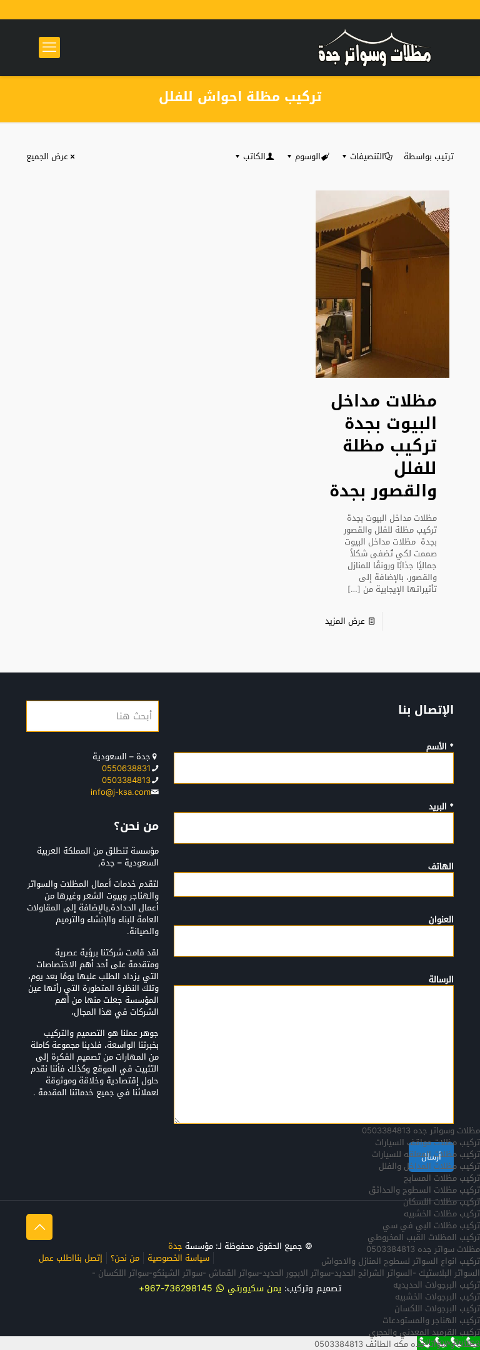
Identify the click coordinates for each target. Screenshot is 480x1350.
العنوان (441, 920)
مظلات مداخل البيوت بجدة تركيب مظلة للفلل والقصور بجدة (383, 446)
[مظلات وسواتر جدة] (374, 47)
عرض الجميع (47, 156)
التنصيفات (367, 156)
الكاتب (254, 156)
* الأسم (440, 747)
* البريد (441, 807)
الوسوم (308, 156)
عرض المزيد (345, 621)
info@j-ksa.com (121, 792)
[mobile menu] (49, 47)
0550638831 (126, 768)
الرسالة (441, 980)
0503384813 (126, 780)
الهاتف (441, 867)
